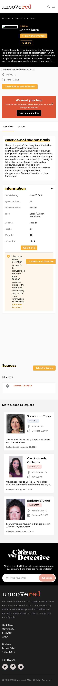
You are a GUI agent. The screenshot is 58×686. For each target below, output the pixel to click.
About (5, 636)
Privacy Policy (8, 648)
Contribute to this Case (41, 261)
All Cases (6, 18)
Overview (8, 126)
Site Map (6, 644)
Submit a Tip (29, 247)
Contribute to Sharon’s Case (20, 86)
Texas (17, 18)
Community (8, 629)
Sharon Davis (29, 18)
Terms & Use (8, 652)
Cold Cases (7, 625)
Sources (21, 126)
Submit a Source (44, 368)
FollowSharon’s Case (35, 35)
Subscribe (47, 578)
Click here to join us (17, 306)
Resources (7, 632)
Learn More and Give (29, 113)
